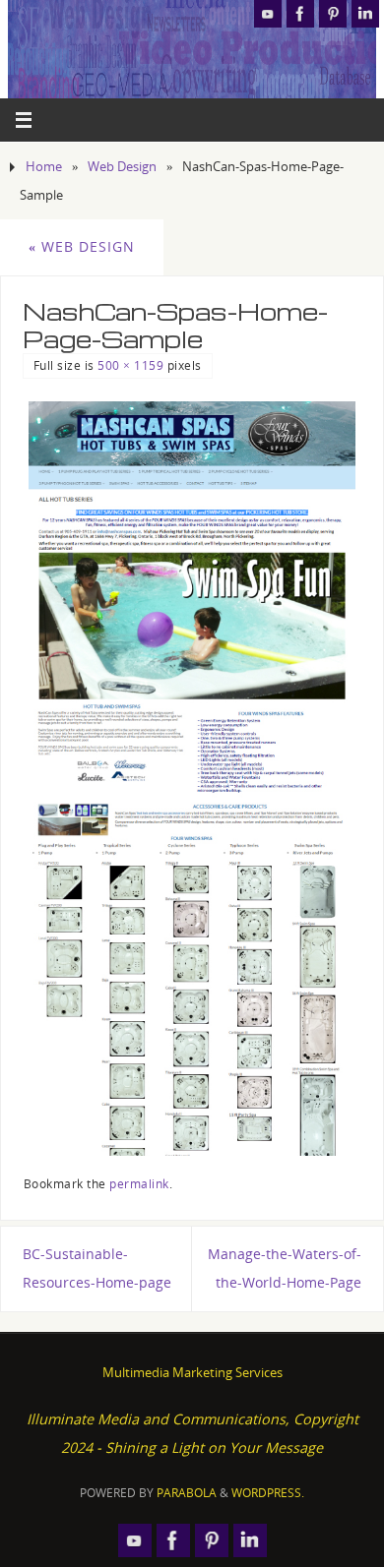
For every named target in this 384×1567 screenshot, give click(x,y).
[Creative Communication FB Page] (300, 14)
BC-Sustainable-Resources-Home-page (97, 1268)
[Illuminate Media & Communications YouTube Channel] (268, 14)
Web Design (122, 166)
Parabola (187, 1492)
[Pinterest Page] (333, 14)
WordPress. (267, 1492)
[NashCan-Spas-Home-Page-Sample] (192, 778)
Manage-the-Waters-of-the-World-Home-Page (284, 1268)
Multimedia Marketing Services (192, 1372)
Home (44, 166)
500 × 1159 (130, 365)
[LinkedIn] (365, 14)
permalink (139, 1183)
